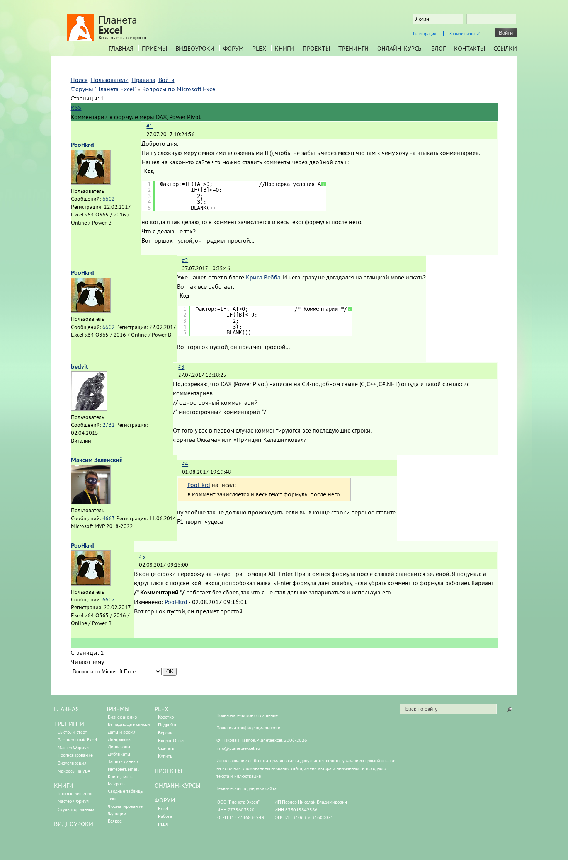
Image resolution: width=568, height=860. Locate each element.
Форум (233, 48)
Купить (165, 756)
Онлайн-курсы (400, 48)
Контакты (469, 48)
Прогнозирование (75, 755)
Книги (284, 48)
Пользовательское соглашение (247, 715)
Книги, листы (120, 776)
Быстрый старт (72, 732)
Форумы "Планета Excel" (103, 89)
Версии (165, 733)
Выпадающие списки (129, 724)
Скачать (166, 748)
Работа (165, 816)
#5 (142, 556)
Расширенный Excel (77, 739)
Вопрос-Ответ (171, 740)
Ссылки (505, 48)
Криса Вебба (263, 277)
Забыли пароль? (464, 33)
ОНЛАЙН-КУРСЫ (177, 785)
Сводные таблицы (126, 791)
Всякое (115, 821)
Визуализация (72, 763)
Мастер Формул (73, 747)
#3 (181, 366)
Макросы (117, 784)
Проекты (316, 48)
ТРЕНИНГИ (69, 723)
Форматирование (125, 806)
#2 (185, 260)
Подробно (167, 724)
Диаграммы (119, 739)
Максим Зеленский (97, 460)
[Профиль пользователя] (91, 182)
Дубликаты (119, 754)
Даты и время (122, 732)
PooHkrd (82, 145)
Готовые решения (75, 793)
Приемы (154, 48)
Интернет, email (123, 769)
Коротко (166, 717)
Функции (117, 813)
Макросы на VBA (74, 771)
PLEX (259, 48)
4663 (108, 518)
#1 (149, 126)
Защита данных (123, 761)
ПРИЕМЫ (116, 709)
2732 (108, 424)
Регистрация (424, 33)
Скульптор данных (76, 809)
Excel (163, 808)
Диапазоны (119, 746)
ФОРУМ (165, 800)
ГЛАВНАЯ (66, 709)
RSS (76, 107)
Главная (121, 48)
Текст (113, 798)
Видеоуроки (194, 48)
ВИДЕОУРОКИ (73, 824)
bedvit (79, 367)
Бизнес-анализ (122, 717)
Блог (438, 48)
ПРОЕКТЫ (168, 771)
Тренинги (353, 48)
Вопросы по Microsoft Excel (179, 89)
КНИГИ (63, 785)
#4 (185, 463)
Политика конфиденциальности (248, 728)
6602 (108, 198)
